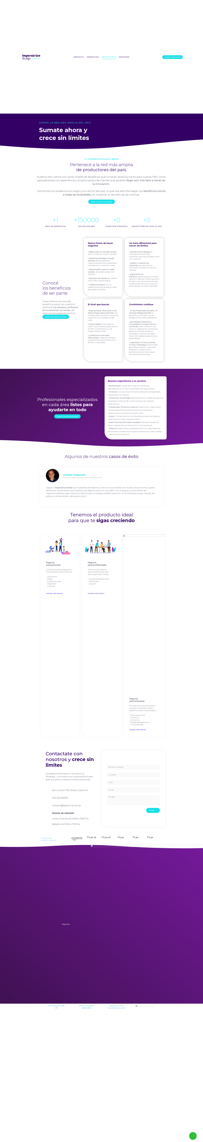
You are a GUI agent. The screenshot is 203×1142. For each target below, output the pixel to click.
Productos (93, 57)
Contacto (79, 57)
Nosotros (124, 57)
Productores (109, 57)
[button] (67, 839)
